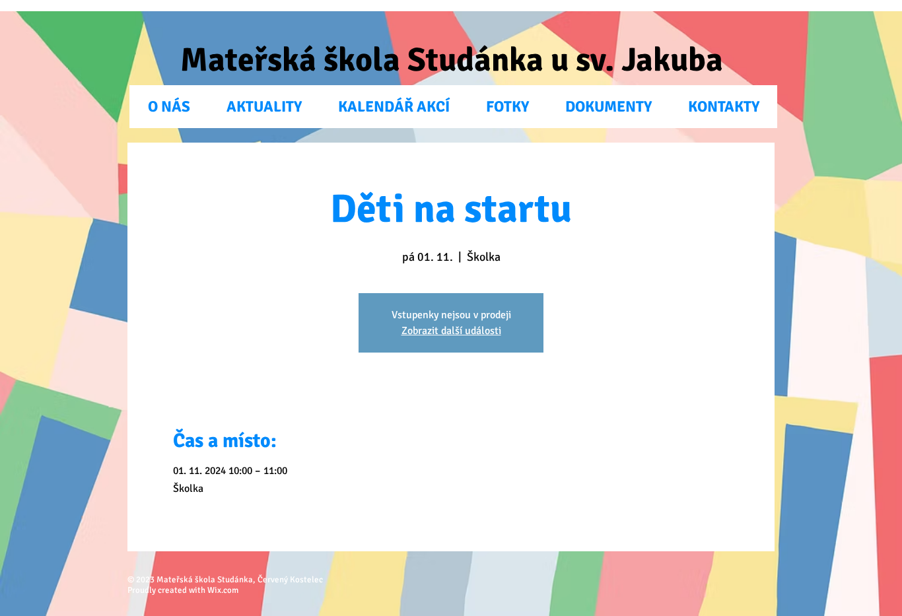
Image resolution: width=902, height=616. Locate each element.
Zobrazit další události (451, 330)
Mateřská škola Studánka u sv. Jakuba (451, 60)
